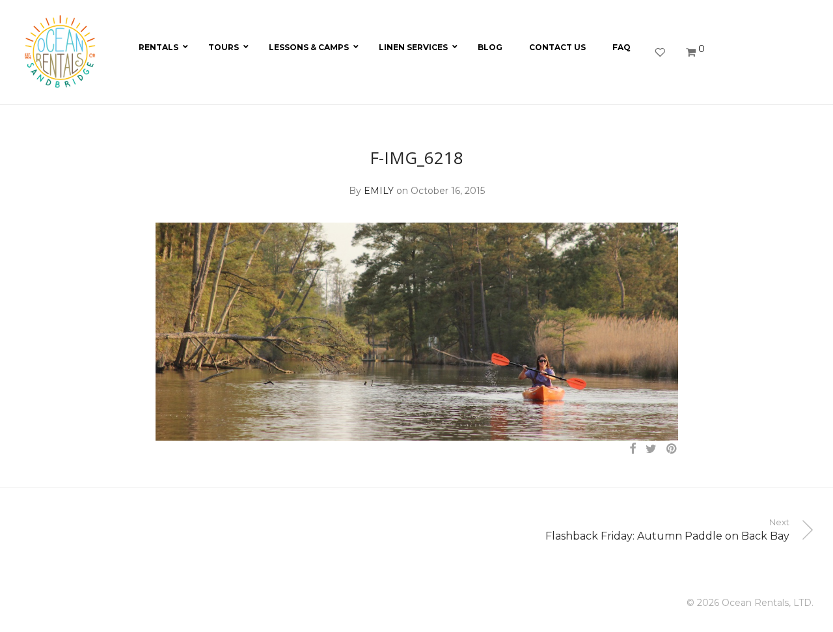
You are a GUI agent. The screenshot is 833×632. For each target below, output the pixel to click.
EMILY (379, 191)
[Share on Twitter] (651, 449)
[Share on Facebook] (632, 449)
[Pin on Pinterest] (672, 449)
